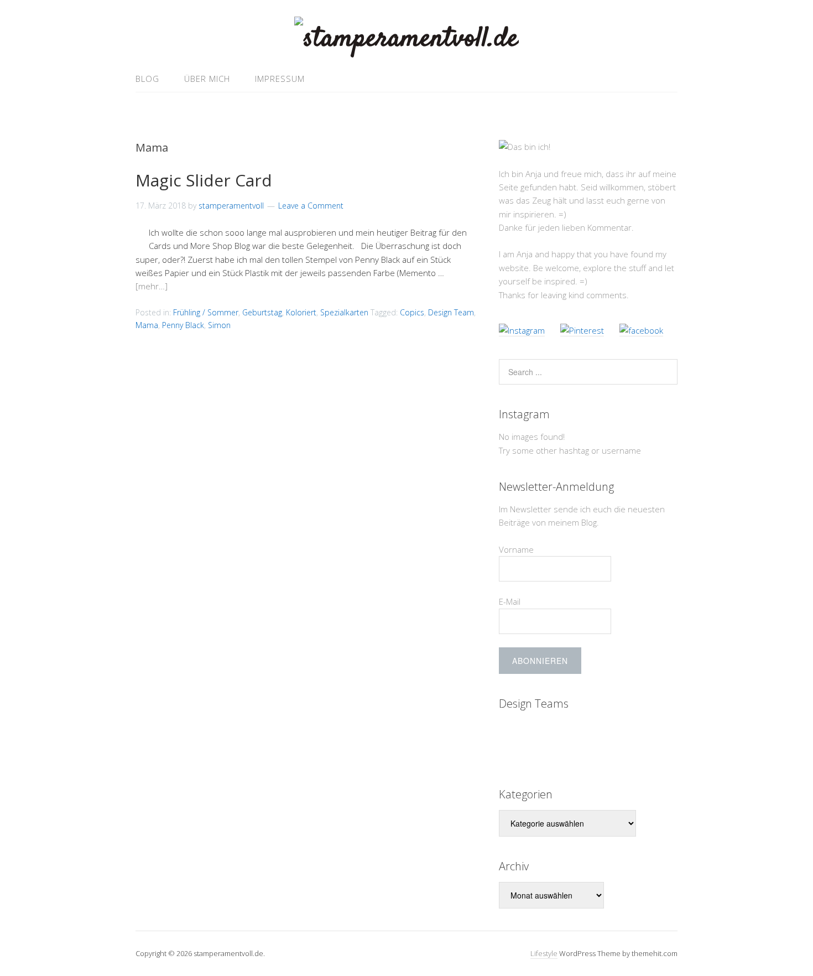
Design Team (451, 312)
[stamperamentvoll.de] (406, 39)
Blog (147, 78)
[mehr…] (152, 286)
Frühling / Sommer (205, 312)
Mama (147, 325)
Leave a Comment (310, 205)
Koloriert (301, 312)
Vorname (516, 549)
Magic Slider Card (204, 180)
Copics (412, 312)
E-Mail (509, 601)
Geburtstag (262, 312)
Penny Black (183, 325)
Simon (219, 325)
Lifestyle (543, 953)
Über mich (207, 78)
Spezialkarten (344, 312)
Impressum (280, 78)
